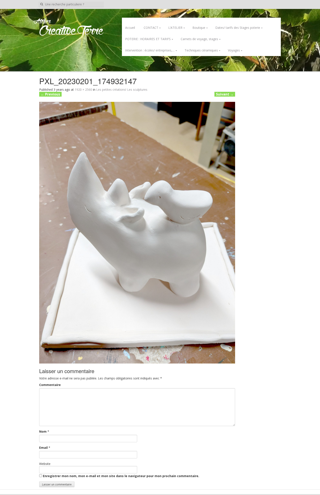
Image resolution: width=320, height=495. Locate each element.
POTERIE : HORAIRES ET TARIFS (148, 39)
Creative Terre (71, 31)
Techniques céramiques (201, 50)
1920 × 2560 (83, 89)
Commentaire (50, 385)
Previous (50, 94)
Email (43, 448)
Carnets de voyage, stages (199, 39)
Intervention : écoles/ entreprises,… (150, 50)
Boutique (198, 28)
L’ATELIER (175, 28)
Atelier (42, 22)
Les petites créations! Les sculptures (121, 89)
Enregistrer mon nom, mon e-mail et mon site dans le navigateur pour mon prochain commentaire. (121, 476)
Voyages (234, 50)
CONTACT (151, 28)
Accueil (130, 28)
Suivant (225, 94)
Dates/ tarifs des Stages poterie (237, 28)
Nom (43, 431)
